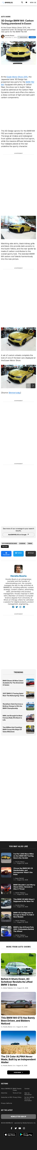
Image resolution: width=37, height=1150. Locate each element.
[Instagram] (20, 607)
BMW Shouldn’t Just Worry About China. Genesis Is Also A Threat (24, 887)
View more (17, 1072)
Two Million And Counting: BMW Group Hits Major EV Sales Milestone (12, 729)
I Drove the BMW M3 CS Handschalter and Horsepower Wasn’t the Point (23, 871)
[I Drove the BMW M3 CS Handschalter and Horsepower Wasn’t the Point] (6, 868)
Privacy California (6, 1103)
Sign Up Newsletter (28, 1093)
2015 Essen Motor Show (9, 543)
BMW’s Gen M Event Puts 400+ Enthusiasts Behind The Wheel (23, 929)
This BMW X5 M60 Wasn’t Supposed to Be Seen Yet (23, 900)
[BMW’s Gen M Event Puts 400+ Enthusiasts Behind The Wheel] (6, 927)
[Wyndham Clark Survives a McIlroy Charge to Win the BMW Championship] (30, 703)
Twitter (19, 553)
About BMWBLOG (6, 1088)
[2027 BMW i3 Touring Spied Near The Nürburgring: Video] (30, 691)
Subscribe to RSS (6, 1097)
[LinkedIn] (24, 607)
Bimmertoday (14, 393)
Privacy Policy (17, 1097)
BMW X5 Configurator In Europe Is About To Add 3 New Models (23, 915)
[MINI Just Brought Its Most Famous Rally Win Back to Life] (30, 715)
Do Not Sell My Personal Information (29, 1098)
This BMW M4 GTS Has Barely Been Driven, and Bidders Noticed (18, 1020)
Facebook (6, 554)
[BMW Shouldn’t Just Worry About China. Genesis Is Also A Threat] (6, 885)
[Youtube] (20, 1129)
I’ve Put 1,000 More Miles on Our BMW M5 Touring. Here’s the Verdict (23, 856)
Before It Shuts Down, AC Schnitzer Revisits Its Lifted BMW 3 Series (16, 982)
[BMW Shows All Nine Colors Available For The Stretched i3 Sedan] (30, 680)
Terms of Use (17, 1093)
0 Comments (32, 37)
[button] (33, 385)
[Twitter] (16, 607)
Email (32, 553)
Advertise (4, 1093)
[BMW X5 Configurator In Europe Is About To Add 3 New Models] (6, 913)
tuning (30, 543)
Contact (26, 1088)
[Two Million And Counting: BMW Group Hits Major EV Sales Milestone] (30, 726)
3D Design (22, 543)
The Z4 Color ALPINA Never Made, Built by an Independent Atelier (18, 1059)
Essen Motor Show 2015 (17, 77)
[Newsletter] (26, 2)
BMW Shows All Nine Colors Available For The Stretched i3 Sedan (13, 683)
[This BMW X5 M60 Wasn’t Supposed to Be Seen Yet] (6, 899)
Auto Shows (5, 17)
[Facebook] (13, 607)
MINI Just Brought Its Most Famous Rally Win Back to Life (12, 718)
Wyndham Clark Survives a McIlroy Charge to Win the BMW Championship (13, 706)
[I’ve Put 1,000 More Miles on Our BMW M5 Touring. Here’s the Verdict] (6, 854)
